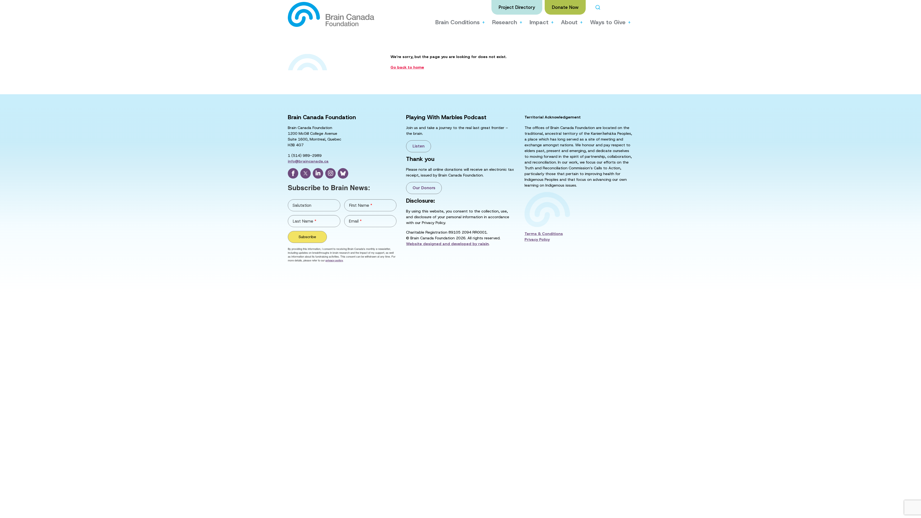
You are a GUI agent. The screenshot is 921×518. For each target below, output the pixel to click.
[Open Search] (597, 7)
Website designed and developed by (447, 243)
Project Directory (517, 7)
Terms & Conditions (544, 233)
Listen (419, 146)
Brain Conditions (457, 22)
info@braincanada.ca (308, 161)
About (569, 22)
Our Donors (424, 187)
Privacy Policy (537, 239)
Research (504, 22)
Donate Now (565, 7)
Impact (539, 22)
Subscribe (307, 236)
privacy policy (334, 260)
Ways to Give (608, 22)
